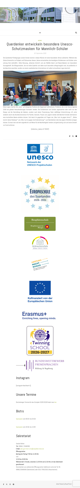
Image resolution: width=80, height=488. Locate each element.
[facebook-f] (3, 484)
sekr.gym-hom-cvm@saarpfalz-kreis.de (32, 449)
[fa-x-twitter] (7, 484)
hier (55, 402)
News (40, 40)
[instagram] (10, 484)
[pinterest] (13, 484)
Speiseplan (19, 419)
